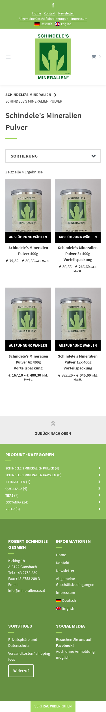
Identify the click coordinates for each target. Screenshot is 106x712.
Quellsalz (13, 488)
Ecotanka (13, 502)
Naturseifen (15, 482)
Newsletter (66, 13)
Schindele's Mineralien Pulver (29, 468)
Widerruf (21, 670)
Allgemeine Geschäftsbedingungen (43, 18)
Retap (10, 509)
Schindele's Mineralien (28, 94)
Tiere (9, 495)
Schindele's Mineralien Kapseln (30, 475)
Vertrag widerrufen (53, 706)
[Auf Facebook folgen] (53, 5)
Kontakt (49, 13)
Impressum (79, 18)
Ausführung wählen (28, 237)
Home (36, 13)
